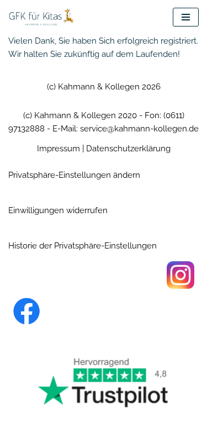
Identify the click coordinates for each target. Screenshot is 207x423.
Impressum (58, 149)
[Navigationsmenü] (186, 17)
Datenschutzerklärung (128, 149)
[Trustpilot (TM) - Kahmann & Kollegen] (103, 382)
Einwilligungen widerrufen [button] (58, 210)
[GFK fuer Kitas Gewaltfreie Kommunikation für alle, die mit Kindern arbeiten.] (41, 17)
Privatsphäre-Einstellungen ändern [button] (74, 175)
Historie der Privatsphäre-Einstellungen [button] (82, 246)
